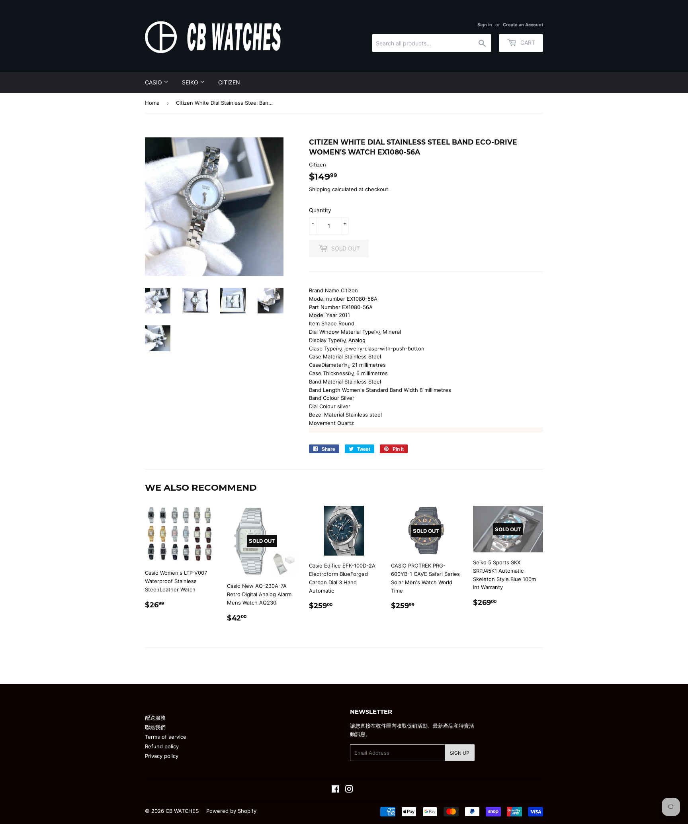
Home (152, 103)
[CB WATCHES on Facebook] (335, 790)
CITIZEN (229, 82)
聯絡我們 (155, 727)
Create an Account (523, 24)
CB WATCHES (182, 811)
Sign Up (459, 753)
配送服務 (155, 717)
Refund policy (162, 746)
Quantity (320, 210)
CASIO (154, 82)
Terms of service (165, 737)
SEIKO (191, 82)
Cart (527, 42)
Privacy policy (161, 756)
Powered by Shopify (231, 811)
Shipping (319, 189)
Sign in (484, 24)
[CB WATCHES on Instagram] (349, 790)
